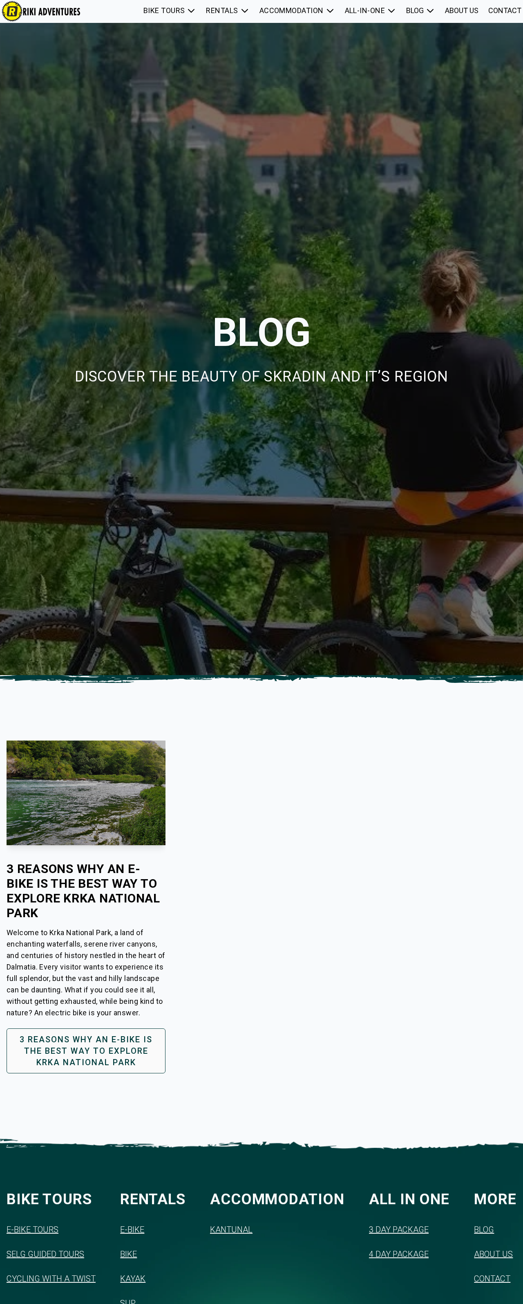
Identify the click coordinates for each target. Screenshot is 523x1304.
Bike (128, 1254)
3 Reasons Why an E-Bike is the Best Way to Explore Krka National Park (86, 1051)
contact (504, 10)
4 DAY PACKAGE (399, 1254)
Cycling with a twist (51, 1279)
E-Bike (132, 1229)
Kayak (132, 1279)
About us (493, 1254)
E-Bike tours (32, 1229)
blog (415, 10)
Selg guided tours (45, 1254)
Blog (484, 1229)
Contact (492, 1279)
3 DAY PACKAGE (399, 1229)
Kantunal (231, 1229)
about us (461, 10)
